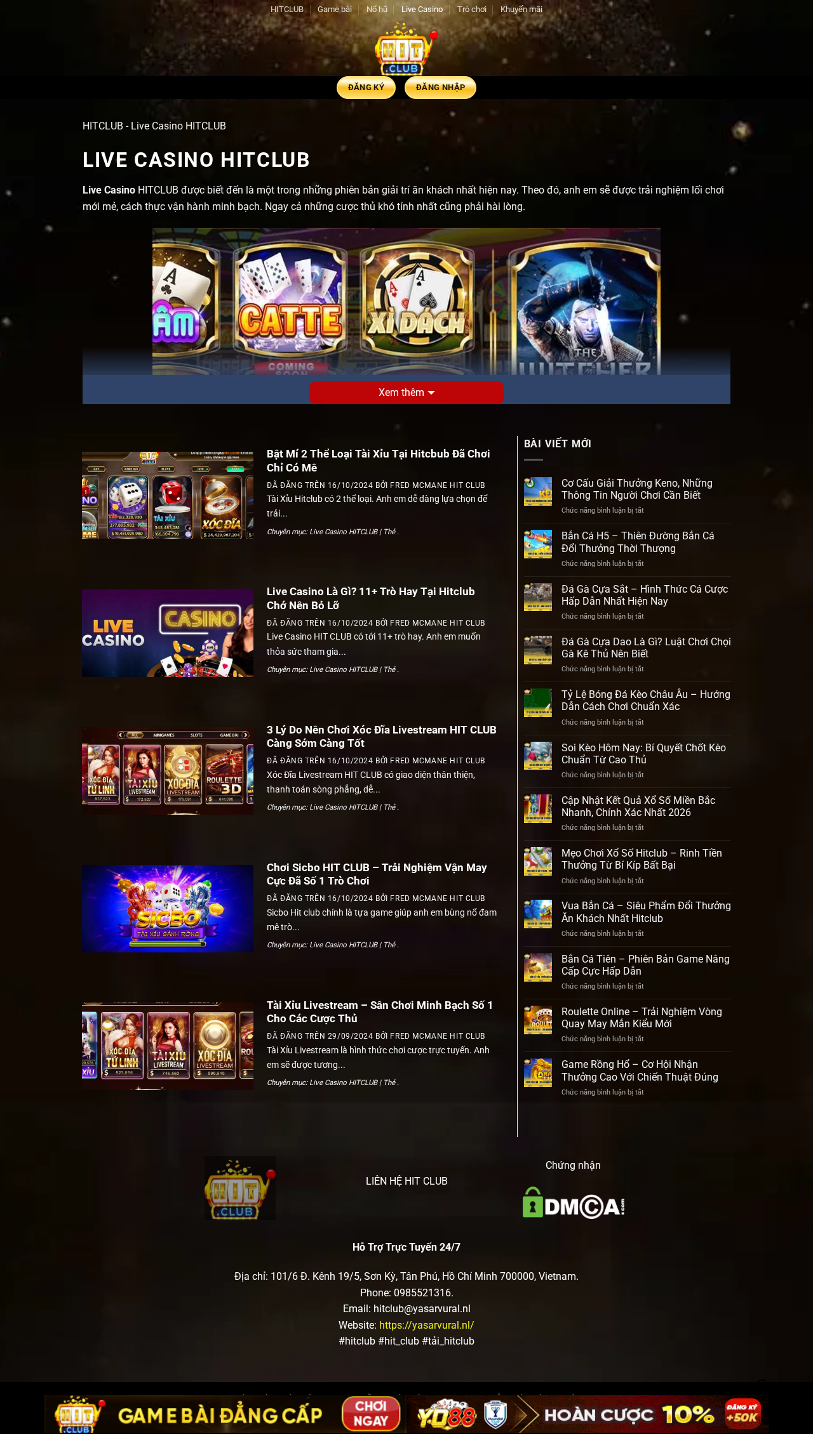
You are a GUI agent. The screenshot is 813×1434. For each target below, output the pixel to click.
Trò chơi (472, 9)
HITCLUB (287, 9)
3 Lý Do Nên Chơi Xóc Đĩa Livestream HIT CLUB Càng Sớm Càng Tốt (382, 737)
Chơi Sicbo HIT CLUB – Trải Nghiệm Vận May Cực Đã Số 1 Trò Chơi (377, 875)
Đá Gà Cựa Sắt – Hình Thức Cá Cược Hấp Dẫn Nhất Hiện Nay (644, 595)
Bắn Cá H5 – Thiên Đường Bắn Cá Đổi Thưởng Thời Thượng (638, 542)
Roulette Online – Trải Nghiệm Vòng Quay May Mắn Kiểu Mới (641, 1018)
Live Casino (422, 9)
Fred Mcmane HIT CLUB (437, 485)
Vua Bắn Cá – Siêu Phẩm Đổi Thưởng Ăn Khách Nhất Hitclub (646, 912)
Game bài (335, 9)
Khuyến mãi (521, 9)
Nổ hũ (376, 9)
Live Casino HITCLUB (343, 531)
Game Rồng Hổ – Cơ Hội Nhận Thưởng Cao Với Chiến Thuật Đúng (639, 1070)
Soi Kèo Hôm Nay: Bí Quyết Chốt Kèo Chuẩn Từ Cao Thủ (643, 754)
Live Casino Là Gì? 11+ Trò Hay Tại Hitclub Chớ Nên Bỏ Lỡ (371, 599)
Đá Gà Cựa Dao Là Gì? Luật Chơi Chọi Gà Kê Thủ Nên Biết (646, 648)
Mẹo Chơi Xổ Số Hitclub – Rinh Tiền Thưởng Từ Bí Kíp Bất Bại (641, 859)
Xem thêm (401, 392)
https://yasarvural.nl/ (426, 1325)
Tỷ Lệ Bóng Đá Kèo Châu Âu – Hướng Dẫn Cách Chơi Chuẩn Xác (645, 700)
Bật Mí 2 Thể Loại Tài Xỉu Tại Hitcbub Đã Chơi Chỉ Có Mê (378, 461)
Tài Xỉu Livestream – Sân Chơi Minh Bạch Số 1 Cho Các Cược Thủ (380, 1012)
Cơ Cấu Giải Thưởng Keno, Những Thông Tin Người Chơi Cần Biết (637, 489)
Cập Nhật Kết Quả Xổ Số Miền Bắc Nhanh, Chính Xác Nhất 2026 (638, 806)
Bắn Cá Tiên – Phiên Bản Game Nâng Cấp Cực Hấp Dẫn (645, 965)
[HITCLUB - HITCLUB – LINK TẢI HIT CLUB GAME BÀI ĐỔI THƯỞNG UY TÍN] (406, 47)
